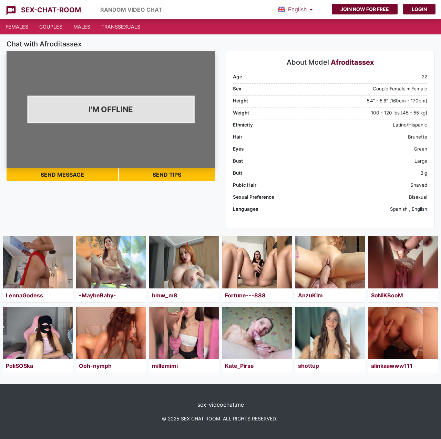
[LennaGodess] (38, 262)
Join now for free (364, 9)
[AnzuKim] (330, 262)
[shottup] (330, 333)
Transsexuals (120, 27)
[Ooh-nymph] (111, 333)
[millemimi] (184, 333)
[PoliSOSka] (38, 333)
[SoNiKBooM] (403, 262)
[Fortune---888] (257, 262)
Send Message (62, 174)
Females (17, 27)
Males (81, 27)
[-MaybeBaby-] (111, 262)
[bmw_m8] (184, 262)
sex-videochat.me (220, 404)
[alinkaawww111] (403, 333)
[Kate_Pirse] (257, 333)
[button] (294, 9)
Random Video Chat (131, 9)
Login (419, 9)
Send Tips (167, 174)
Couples (50, 27)
